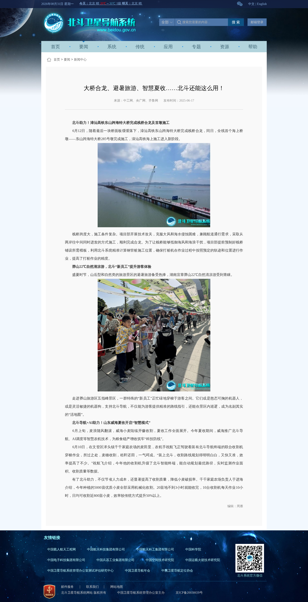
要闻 (83, 46)
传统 (140, 46)
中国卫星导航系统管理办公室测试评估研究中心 (80, 570)
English (262, 4)
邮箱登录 (257, 22)
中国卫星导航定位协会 (177, 570)
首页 (55, 46)
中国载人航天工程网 (61, 549)
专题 (196, 46)
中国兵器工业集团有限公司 (115, 560)
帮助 (252, 46)
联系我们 (92, 586)
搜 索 (236, 22)
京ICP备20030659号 (189, 592)
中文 (251, 4)
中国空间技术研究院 (160, 560)
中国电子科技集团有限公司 (66, 560)
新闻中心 (80, 59)
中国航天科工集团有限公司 (155, 549)
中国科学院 (193, 549)
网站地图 (116, 586)
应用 (168, 46)
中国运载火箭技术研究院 (202, 560)
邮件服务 (68, 586)
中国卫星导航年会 (137, 570)
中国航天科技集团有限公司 (106, 549)
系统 (111, 46)
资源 (224, 46)
